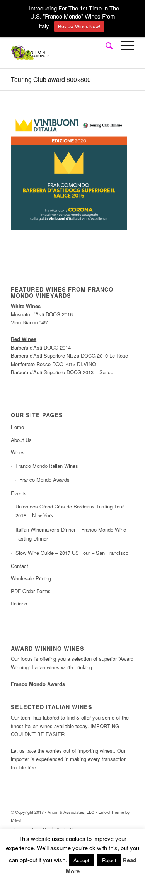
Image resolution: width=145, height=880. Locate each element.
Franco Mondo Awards (44, 479)
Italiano (19, 603)
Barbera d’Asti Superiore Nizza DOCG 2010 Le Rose (69, 355)
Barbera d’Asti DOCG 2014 (41, 347)
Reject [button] (109, 860)
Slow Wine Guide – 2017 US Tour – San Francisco (71, 552)
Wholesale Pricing (31, 578)
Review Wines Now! (79, 26)
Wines (18, 452)
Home (17, 427)
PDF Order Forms (31, 591)
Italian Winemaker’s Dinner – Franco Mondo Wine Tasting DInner (70, 534)
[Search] (105, 45)
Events (19, 493)
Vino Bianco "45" (30, 322)
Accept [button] (81, 860)
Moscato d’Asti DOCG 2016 (42, 314)
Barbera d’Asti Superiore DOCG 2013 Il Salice (62, 372)
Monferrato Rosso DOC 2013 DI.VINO (53, 364)
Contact (19, 566)
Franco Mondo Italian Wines (46, 465)
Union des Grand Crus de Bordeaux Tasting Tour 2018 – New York (69, 511)
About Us (21, 439)
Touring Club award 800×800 (51, 79)
